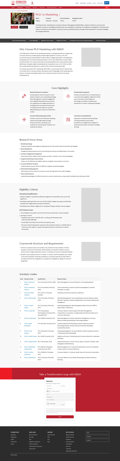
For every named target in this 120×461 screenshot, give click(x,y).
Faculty (77, 3)
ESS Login (31, 437)
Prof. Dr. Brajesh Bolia (30, 341)
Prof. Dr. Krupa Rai (29, 311)
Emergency (68, 439)
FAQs (30, 439)
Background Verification (71, 451)
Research (35, 7)
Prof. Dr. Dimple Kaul (30, 318)
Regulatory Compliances (34, 441)
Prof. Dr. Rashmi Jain (30, 357)
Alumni (60, 7)
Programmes (20, 7)
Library (12, 439)
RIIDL (49, 437)
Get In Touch (100, 3)
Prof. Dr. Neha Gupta (30, 298)
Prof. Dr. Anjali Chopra (30, 336)
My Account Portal (33, 434)
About (13, 7)
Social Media (69, 444)
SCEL (49, 439)
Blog (49, 441)
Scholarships (83, 3)
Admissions (27, 7)
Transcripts (68, 448)
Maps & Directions (70, 434)
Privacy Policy (32, 448)
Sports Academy (51, 434)
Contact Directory (70, 437)
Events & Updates (70, 441)
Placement (42, 7)
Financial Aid (14, 441)
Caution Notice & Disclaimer (35, 446)
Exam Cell (68, 446)
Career (94, 3)
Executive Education (51, 7)
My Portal (89, 3)
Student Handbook (33, 444)
